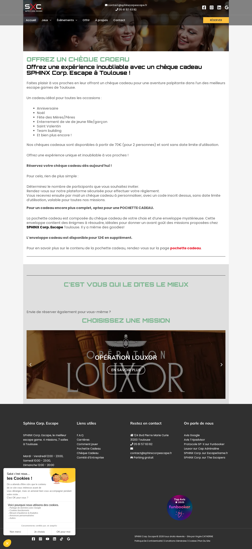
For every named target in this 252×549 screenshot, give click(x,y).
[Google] (227, 7)
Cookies (192, 540)
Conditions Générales (175, 540)
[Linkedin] (219, 7)
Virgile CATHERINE (204, 536)
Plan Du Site (204, 540)
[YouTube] (47, 538)
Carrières (83, 440)
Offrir (86, 20)
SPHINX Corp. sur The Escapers (204, 458)
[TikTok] (61, 538)
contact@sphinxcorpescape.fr (127, 5)
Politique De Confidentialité (148, 540)
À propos (101, 20)
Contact (119, 20)
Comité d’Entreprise (90, 458)
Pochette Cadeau (89, 449)
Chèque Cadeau (87, 453)
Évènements (65, 20)
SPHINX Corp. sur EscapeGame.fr (206, 453)
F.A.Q (80, 435)
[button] (30, 364)
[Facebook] (204, 7)
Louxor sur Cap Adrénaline (201, 449)
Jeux (44, 20)
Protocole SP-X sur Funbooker (204, 444)
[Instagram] (211, 7)
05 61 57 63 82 (127, 9)
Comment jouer (87, 444)
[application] (49, 20)
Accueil (31, 20)
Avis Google (192, 435)
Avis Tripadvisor (194, 440)
